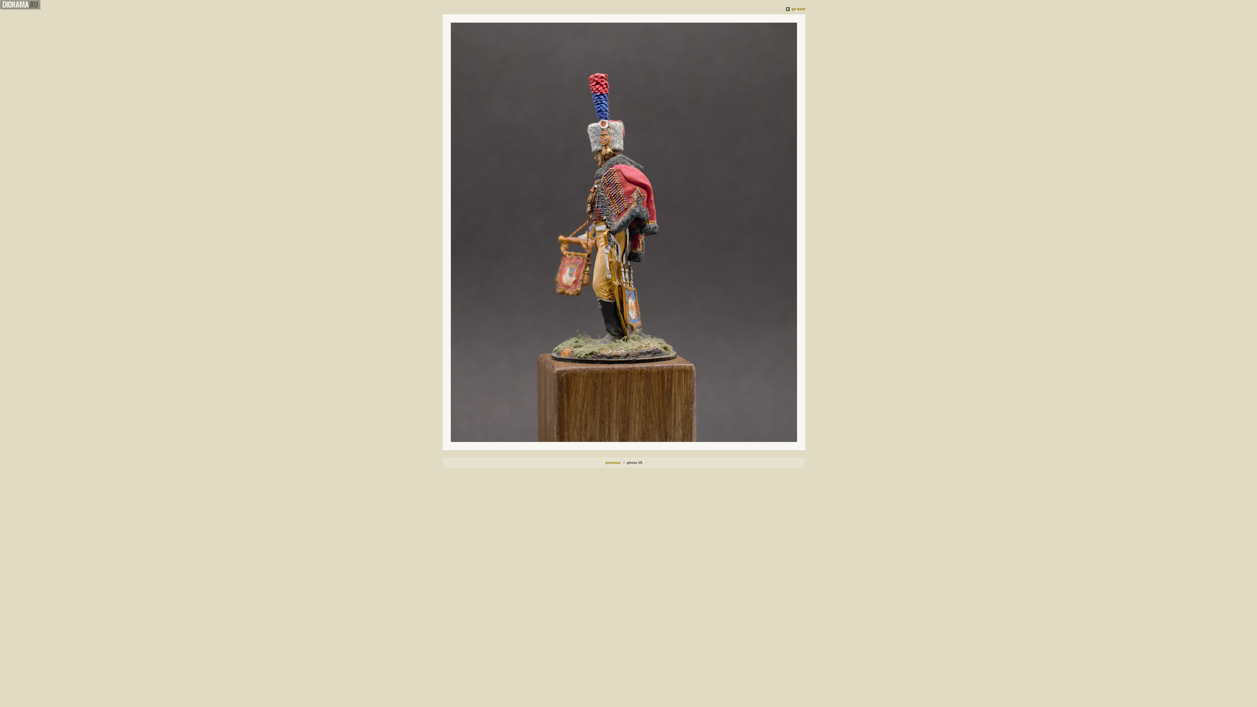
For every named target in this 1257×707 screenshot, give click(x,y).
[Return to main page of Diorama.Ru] (20, 8)
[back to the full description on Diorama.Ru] (788, 9)
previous (614, 463)
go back (798, 9)
